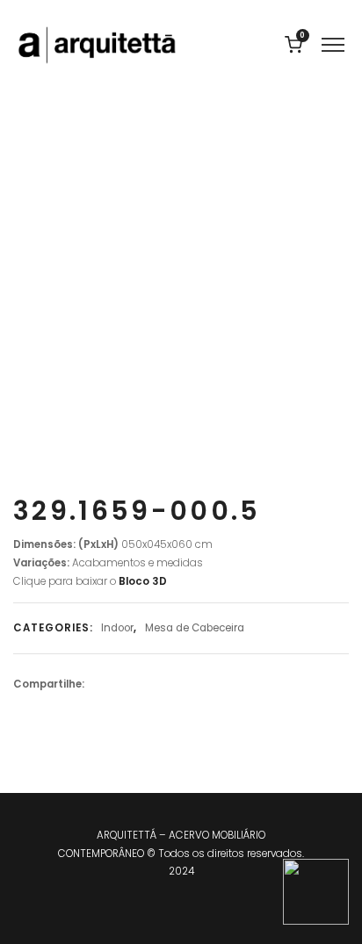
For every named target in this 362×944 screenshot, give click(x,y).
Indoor (117, 628)
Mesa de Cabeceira (194, 628)
